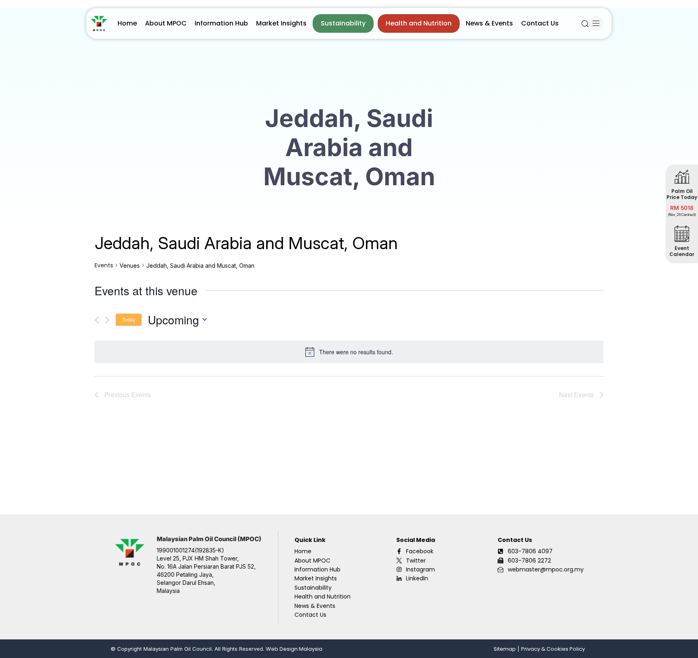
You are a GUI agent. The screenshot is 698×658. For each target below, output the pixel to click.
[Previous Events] (97, 320)
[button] (585, 23)
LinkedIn (417, 578)
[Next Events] (107, 320)
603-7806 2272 (529, 560)
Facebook (419, 551)
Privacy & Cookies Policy (553, 649)
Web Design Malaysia (294, 649)
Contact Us (540, 23)
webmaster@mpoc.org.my (546, 569)
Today (128, 319)
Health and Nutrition (419, 23)
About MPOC (166, 23)
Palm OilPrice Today (681, 193)
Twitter (416, 560)
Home (127, 23)
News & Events (489, 23)
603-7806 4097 (530, 551)
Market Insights (281, 23)
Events (104, 265)
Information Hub (221, 23)
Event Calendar (681, 250)
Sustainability (343, 23)
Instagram (420, 569)
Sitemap (505, 649)
